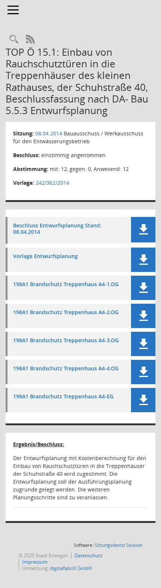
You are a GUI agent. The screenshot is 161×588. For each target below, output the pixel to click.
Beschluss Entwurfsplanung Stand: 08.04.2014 (57, 229)
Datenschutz (89, 555)
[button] (143, 229)
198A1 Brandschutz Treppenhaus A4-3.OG (66, 340)
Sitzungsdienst (118, 545)
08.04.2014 (48, 133)
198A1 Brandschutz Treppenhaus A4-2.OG (66, 312)
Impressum (35, 561)
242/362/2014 (52, 182)
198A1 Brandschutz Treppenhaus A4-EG (63, 396)
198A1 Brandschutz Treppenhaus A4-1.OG (66, 284)
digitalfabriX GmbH (71, 568)
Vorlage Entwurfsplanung (45, 256)
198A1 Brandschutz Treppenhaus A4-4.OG (66, 368)
